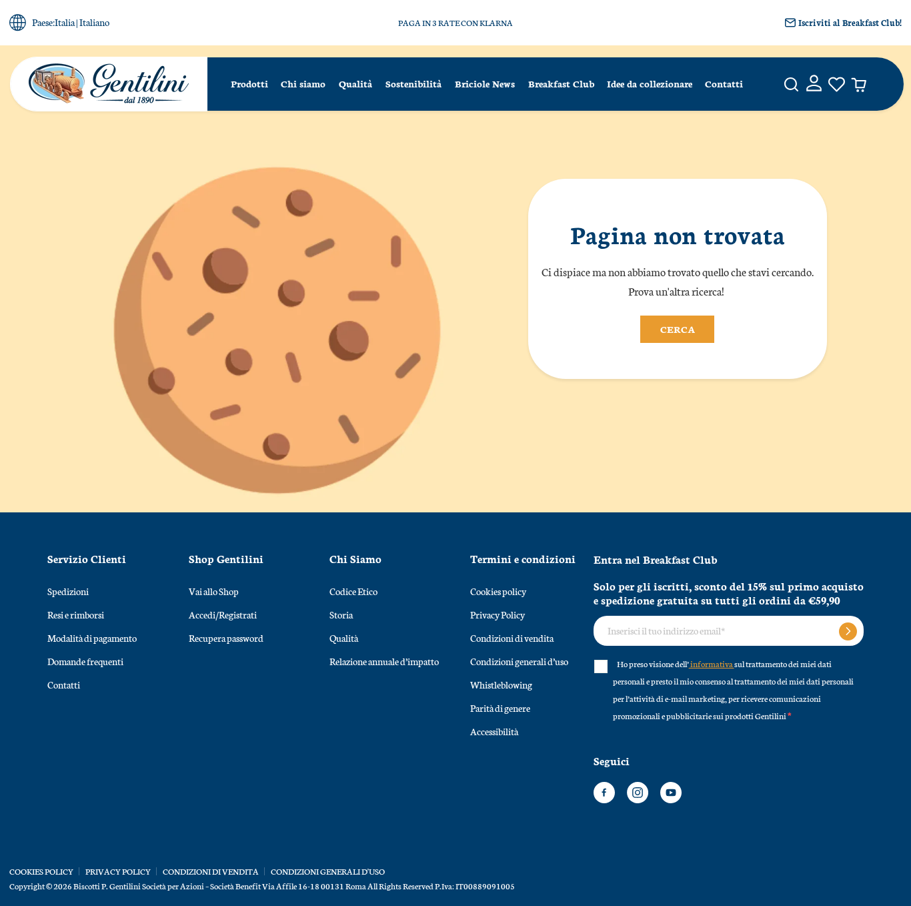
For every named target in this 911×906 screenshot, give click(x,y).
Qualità (355, 83)
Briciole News (485, 83)
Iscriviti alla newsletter (848, 631)
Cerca (677, 329)
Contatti (724, 83)
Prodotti (249, 83)
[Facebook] (604, 792)
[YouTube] (671, 792)
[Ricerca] (791, 84)
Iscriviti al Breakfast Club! (850, 22)
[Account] (814, 84)
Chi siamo (303, 83)
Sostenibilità (413, 83)
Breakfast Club (561, 83)
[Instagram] (637, 792)
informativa (711, 663)
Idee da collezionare (649, 83)
